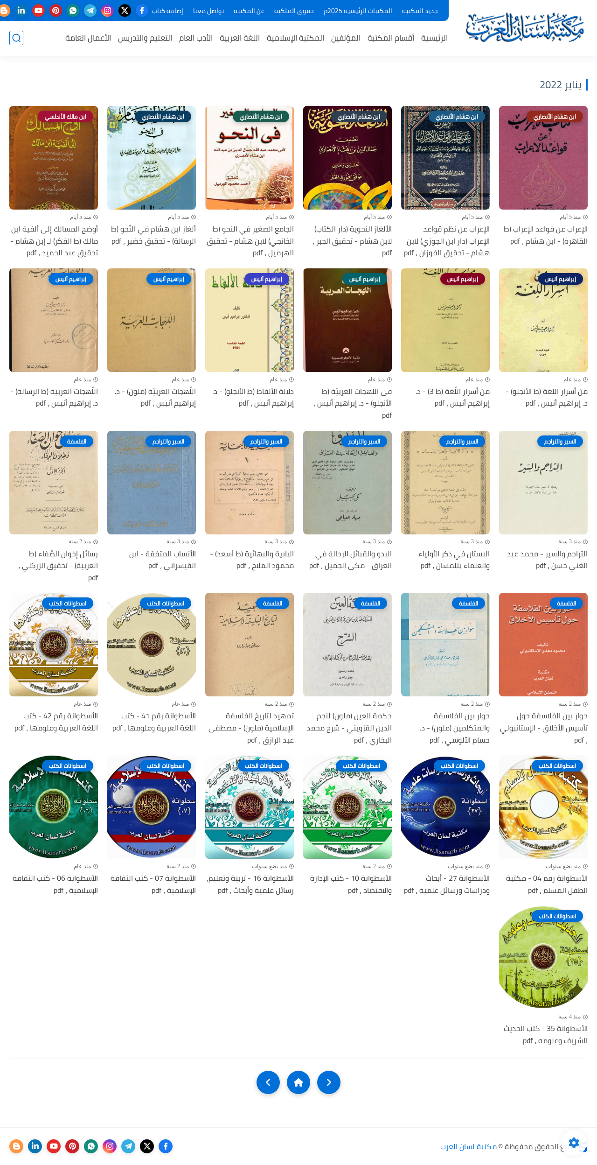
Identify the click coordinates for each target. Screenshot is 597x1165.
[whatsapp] (73, 10)
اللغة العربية (240, 37)
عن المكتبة (249, 11)
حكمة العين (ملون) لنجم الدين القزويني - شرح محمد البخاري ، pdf (349, 728)
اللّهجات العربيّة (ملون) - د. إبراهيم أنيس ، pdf (155, 397)
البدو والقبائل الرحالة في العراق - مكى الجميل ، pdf (350, 560)
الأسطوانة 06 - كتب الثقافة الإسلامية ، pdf (55, 884)
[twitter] (124, 10)
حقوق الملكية (294, 11)
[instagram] (107, 10)
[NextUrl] (268, 1082)
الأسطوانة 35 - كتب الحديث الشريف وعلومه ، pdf (546, 1034)
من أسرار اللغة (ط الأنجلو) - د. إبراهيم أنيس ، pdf (547, 397)
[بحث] (16, 38)
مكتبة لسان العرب (468, 1146)
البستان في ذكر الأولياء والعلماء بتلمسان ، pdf (454, 560)
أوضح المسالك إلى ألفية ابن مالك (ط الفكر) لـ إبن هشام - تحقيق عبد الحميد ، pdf (54, 241)
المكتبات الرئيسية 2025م (358, 11)
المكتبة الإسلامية (295, 37)
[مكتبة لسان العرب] (524, 27)
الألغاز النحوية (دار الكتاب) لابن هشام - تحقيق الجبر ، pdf (352, 241)
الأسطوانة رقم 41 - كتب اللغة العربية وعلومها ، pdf (154, 722)
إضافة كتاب (167, 11)
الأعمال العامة (88, 37)
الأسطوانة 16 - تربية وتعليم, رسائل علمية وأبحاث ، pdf (250, 884)
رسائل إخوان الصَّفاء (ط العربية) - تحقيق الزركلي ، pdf (58, 566)
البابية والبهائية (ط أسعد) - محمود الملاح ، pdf (252, 560)
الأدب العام (196, 37)
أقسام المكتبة (391, 37)
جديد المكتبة (420, 11)
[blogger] (16, 1146)
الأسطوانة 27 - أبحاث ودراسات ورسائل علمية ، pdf (447, 884)
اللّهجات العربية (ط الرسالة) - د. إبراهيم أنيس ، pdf (54, 397)
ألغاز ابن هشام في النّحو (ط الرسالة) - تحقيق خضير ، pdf (153, 235)
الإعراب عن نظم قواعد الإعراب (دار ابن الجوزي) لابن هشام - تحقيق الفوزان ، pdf (447, 241)
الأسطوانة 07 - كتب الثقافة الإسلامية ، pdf (153, 884)
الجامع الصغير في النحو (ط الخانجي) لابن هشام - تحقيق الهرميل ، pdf (250, 241)
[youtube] (38, 10)
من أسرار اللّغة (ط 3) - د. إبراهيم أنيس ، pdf (453, 397)
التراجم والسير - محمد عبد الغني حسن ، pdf (547, 560)
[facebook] (142, 10)
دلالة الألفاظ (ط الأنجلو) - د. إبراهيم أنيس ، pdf (253, 397)
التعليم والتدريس (145, 37)
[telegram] (90, 10)
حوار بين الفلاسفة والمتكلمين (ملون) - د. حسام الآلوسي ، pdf (455, 728)
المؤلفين (346, 37)
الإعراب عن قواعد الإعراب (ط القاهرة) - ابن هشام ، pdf (546, 235)
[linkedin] (21, 10)
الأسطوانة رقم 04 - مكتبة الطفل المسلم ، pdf (547, 884)
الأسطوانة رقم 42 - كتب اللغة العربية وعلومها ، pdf (56, 722)
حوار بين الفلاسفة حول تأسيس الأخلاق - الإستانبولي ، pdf (544, 728)
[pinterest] (55, 10)
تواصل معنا (208, 11)
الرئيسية (434, 37)
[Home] (298, 1082)
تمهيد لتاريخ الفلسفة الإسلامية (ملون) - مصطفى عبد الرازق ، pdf (251, 728)
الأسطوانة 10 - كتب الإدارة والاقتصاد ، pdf (351, 884)
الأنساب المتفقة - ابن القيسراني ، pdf (162, 560)
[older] (328, 1082)
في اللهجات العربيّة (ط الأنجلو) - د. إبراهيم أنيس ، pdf (352, 403)
